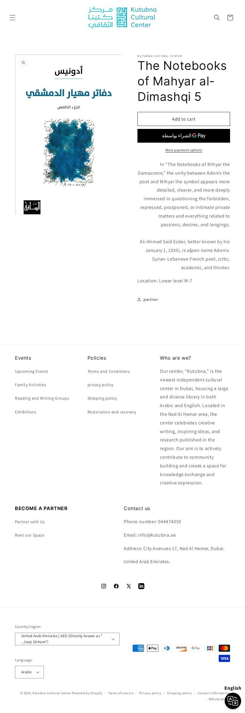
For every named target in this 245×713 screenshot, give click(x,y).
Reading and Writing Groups (42, 398)
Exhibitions (25, 412)
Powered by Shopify (87, 693)
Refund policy (219, 699)
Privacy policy (150, 693)
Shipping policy (179, 693)
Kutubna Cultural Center (52, 693)
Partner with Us (30, 521)
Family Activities (30, 384)
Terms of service (120, 693)
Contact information (214, 693)
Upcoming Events (31, 371)
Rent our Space (29, 535)
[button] (12, 17)
